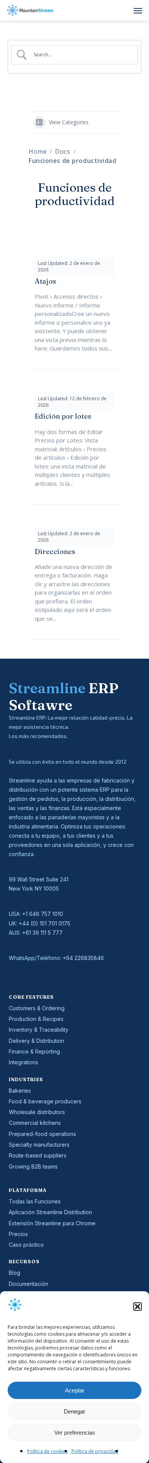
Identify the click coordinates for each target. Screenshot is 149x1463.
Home (38, 151)
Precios (18, 1234)
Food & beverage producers (45, 1101)
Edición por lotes (63, 416)
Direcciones (55, 551)
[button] (137, 1306)
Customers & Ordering (37, 1008)
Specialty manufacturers (39, 1144)
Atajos (45, 281)
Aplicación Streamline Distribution (50, 1212)
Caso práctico (26, 1244)
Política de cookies (47, 1451)
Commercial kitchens (35, 1122)
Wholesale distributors (37, 1112)
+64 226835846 (83, 958)
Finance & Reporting (34, 1051)
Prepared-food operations (42, 1134)
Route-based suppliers (37, 1155)
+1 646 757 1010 (42, 914)
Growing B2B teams (33, 1166)
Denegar (74, 1411)
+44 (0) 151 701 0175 (44, 923)
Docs (62, 151)
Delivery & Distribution (36, 1040)
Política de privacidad (94, 1451)
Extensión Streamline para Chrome (52, 1223)
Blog (14, 1272)
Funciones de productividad (73, 160)
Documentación (28, 1284)
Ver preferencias (74, 1432)
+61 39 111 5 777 (42, 932)
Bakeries (20, 1090)
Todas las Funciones (35, 1201)
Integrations (23, 1062)
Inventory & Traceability (38, 1029)
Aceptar (74, 1390)
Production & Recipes (36, 1019)
